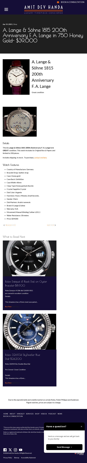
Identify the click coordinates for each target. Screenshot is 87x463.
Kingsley (21, 414)
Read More (15, 306)
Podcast (52, 414)
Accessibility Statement (28, 458)
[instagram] (15, 449)
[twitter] (10, 449)
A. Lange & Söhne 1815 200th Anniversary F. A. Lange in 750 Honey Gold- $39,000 (43, 35)
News (60, 414)
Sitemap (16, 458)
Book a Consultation (72, 2)
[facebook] (5, 449)
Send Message (64, 447)
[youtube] (20, 449)
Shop (15, 24)
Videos (44, 414)
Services (30, 414)
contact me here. (40, 157)
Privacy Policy (7, 458)
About (12, 414)
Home (5, 414)
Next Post (50, 225)
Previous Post (10, 225)
